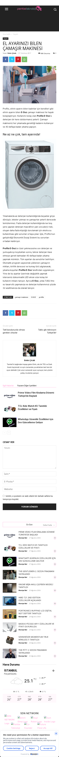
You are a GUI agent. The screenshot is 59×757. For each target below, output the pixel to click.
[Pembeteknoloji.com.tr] (29, 8)
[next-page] (9, 432)
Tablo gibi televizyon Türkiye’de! (47, 331)
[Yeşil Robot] (37, 719)
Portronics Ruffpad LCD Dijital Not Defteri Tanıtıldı (35, 612)
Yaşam (15, 34)
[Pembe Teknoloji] (17, 727)
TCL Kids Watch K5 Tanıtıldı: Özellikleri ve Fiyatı (33, 546)
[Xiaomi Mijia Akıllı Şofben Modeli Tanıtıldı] (9, 588)
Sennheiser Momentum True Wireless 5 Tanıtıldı (33, 638)
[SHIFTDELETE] (10, 719)
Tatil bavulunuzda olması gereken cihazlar (14, 331)
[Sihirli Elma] (24, 719)
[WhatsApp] (24, 59)
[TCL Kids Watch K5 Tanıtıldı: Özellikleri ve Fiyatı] (9, 409)
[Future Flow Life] (43, 727)
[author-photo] (29, 356)
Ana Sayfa (6, 34)
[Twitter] (12, 59)
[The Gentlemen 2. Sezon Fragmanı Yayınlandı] (9, 574)
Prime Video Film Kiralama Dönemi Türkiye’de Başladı (36, 533)
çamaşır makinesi (21, 297)
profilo (41, 297)
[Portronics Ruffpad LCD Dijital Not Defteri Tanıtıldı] (9, 614)
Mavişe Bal (23, 538)
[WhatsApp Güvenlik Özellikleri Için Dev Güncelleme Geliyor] (9, 422)
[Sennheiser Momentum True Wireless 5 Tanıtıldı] (9, 640)
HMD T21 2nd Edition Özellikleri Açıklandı (30, 599)
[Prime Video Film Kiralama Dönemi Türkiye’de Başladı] (9, 396)
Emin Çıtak (12, 53)
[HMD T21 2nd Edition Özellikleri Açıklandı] (9, 601)
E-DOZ (33, 297)
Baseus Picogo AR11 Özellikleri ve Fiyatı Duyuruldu (36, 625)
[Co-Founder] (30, 727)
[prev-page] (4, 432)
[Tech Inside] (50, 719)
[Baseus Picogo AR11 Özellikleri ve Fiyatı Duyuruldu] (9, 627)
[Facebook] (5, 59)
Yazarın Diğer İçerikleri (26, 386)
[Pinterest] (18, 59)
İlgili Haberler (8, 386)
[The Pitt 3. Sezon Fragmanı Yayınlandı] (9, 653)
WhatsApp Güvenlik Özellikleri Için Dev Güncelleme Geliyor (37, 559)
